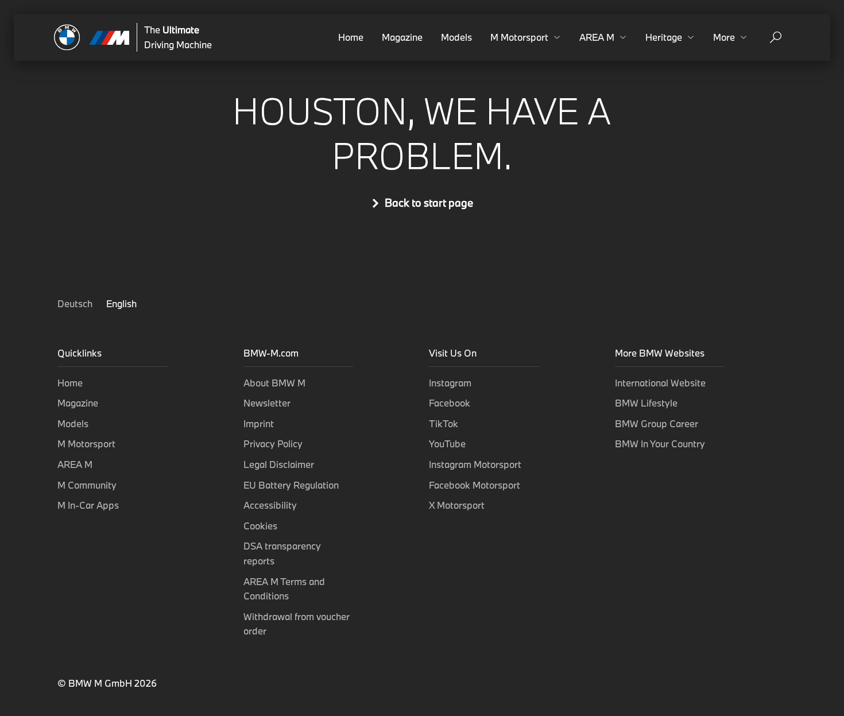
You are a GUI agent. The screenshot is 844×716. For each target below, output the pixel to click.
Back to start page (429, 203)
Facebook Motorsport (474, 485)
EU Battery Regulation (291, 485)
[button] (525, 37)
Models (456, 37)
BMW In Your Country (660, 444)
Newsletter (267, 403)
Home (350, 37)
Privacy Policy (273, 444)
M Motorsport (86, 444)
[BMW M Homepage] (92, 37)
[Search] (775, 37)
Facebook (449, 403)
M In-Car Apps (88, 505)
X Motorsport (457, 505)
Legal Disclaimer (278, 464)
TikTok (443, 423)
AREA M (74, 464)
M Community (87, 485)
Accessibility (270, 505)
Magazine (402, 37)
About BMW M (274, 383)
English (121, 303)
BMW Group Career (656, 423)
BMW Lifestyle (646, 403)
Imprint (258, 423)
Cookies (260, 526)
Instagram (450, 383)
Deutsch (76, 303)
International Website (660, 383)
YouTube (447, 444)
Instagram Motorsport (475, 464)
